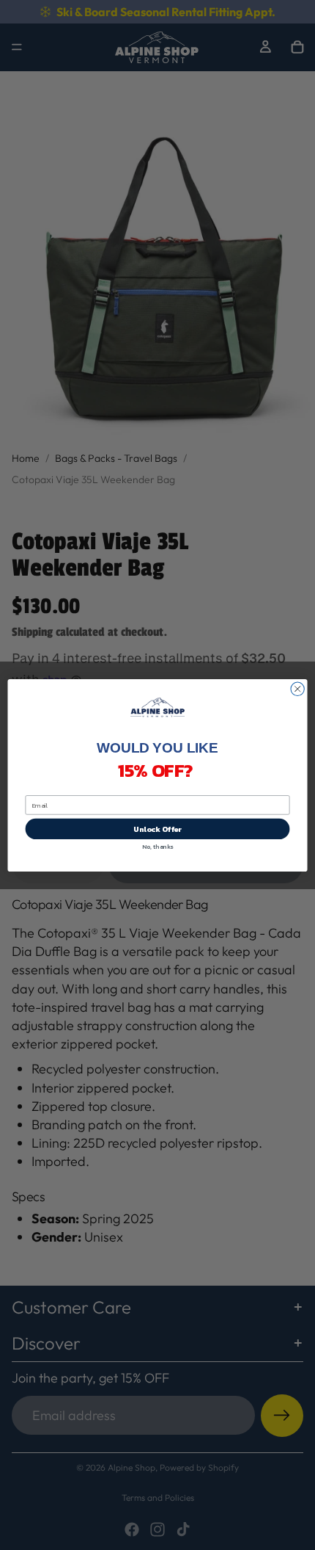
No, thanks (157, 846)
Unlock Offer (157, 829)
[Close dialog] (297, 688)
